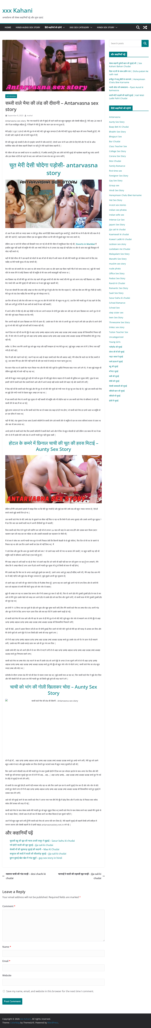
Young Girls (114, 341)
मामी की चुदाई (114, 376)
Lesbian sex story (117, 244)
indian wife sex (116, 214)
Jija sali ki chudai (117, 229)
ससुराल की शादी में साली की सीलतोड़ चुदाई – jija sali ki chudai (38, 853)
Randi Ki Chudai (117, 283)
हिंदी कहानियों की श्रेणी (53, 27)
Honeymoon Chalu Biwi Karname (125, 195)
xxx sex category (79, 27)
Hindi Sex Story (105, 27)
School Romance (117, 302)
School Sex (114, 307)
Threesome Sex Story (119, 322)
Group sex (114, 185)
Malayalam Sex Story (119, 253)
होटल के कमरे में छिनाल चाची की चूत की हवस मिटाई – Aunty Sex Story (53, 446)
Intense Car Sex (116, 219)
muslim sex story (117, 263)
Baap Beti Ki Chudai (119, 126)
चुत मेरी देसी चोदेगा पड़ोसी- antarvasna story (53, 169)
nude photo (115, 268)
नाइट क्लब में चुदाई (116, 356)
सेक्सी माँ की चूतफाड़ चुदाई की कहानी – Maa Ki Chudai (34, 849)
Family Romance (117, 165)
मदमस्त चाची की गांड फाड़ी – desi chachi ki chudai (26, 876)
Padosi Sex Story (117, 278)
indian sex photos (118, 209)
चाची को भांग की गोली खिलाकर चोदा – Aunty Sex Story (53, 690)
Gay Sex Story (115, 180)
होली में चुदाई (113, 400)
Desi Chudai (115, 161)
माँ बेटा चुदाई (113, 371)
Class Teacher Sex (118, 146)
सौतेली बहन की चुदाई (117, 390)
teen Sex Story (116, 317)
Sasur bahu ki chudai (119, 297)
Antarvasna (11, 96)
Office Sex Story (116, 273)
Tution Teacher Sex (118, 332)
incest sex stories (117, 205)
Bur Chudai (114, 141)
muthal (30, 115)
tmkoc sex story (116, 327)
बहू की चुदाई (113, 366)
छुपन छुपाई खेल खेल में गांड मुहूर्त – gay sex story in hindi (36, 858)
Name (6, 946)
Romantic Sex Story (118, 288)
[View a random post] (145, 27)
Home (8, 27)
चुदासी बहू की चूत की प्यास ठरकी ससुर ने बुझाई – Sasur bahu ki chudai (42, 840)
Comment (8, 906)
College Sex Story (117, 151)
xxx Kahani (17, 10)
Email (6, 961)
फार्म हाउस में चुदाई (116, 361)
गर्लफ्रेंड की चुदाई (115, 346)
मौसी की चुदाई (114, 381)
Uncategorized (116, 337)
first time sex (115, 170)
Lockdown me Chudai (119, 249)
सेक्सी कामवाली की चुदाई (118, 385)
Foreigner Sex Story (118, 175)
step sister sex (116, 312)
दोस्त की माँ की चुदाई (116, 351)
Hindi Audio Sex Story (28, 27)
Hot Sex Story (115, 200)
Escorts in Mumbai (85, 244)
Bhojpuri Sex (115, 136)
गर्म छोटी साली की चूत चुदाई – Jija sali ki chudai (31, 845)
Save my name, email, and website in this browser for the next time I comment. (50, 991)
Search (145, 43)
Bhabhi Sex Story (117, 131)
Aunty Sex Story (116, 121)
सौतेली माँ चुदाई (114, 395)
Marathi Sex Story (118, 258)
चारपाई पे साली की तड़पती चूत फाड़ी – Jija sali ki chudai (79, 876)
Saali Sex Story (116, 293)
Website (6, 975)
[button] (63, 27)
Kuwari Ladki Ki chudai (120, 239)
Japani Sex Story (117, 224)
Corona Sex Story (117, 156)
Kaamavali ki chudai (119, 234)
